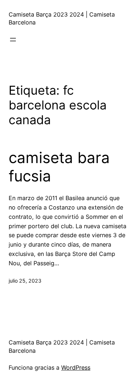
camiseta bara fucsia (59, 167)
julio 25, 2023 (25, 281)
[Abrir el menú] (13, 39)
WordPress (75, 367)
